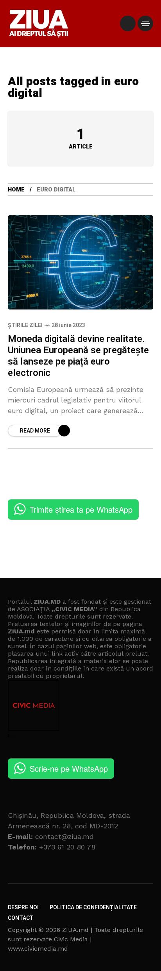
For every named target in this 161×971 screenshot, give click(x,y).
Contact (21, 918)
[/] (128, 23)
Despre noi (23, 907)
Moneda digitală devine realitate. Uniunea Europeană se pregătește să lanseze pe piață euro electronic (78, 356)
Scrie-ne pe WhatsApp (69, 768)
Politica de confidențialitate (93, 907)
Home (16, 190)
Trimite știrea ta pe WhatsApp (81, 509)
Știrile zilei (25, 325)
